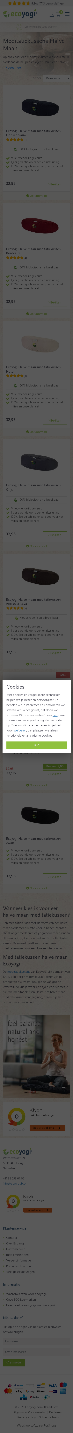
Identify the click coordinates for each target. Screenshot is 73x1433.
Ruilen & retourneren (19, 1266)
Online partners (49, 1417)
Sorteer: (36, 78)
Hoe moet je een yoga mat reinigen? (30, 1305)
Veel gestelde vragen (20, 1272)
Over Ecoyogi (15, 1243)
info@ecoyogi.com (15, 1183)
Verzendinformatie (18, 1260)
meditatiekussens (18, 971)
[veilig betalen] (36, 1391)
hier (55, 715)
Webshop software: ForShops (36, 1425)
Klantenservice (15, 1249)
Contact (11, 1238)
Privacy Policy (27, 1417)
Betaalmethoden (17, 1255)
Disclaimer (55, 1412)
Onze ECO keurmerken (21, 1299)
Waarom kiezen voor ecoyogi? (26, 1294)
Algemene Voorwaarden (29, 1412)
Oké (36, 745)
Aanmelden (14, 1362)
